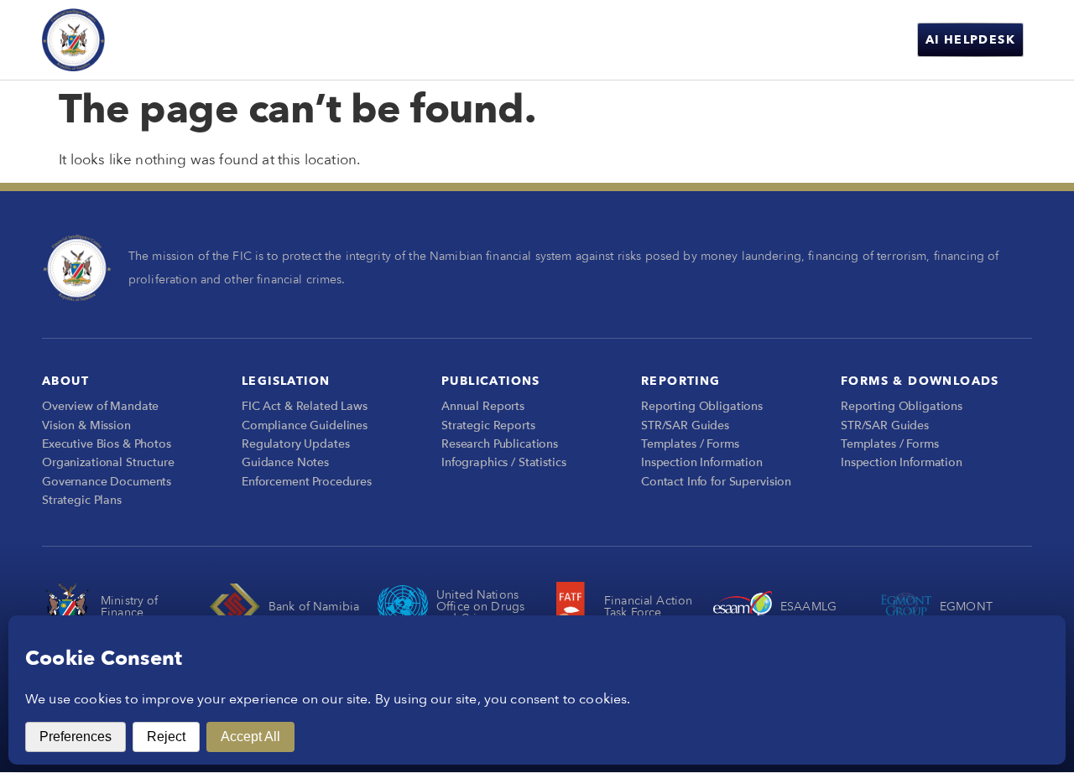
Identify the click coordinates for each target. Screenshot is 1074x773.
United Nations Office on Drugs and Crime (480, 606)
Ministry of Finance (130, 606)
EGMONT (966, 607)
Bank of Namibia (313, 607)
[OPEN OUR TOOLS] (818, 40)
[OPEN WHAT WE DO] (584, 40)
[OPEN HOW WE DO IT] (711, 40)
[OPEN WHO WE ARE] (466, 40)
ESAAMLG (808, 607)
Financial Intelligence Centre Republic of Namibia (202, 39)
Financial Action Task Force (648, 606)
